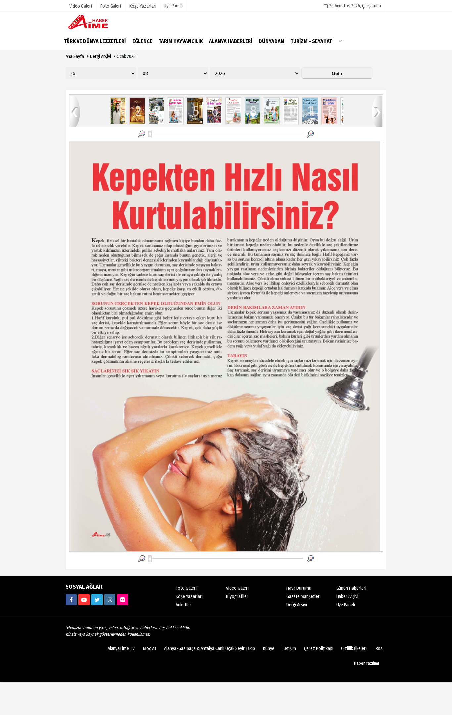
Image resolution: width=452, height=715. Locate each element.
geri (75, 111)
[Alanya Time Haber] (99, 22)
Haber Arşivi (347, 596)
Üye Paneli (173, 6)
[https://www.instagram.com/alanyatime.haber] (109, 599)
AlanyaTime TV (121, 648)
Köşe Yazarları (189, 596)
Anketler (183, 605)
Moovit (149, 648)
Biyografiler (237, 596)
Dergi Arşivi (100, 56)
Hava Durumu (298, 588)
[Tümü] (340, 41)
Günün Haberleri (351, 588)
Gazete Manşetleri (303, 596)
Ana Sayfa (75, 56)
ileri (377, 111)
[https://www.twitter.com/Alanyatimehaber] (97, 599)
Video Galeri (237, 588)
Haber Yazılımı (366, 663)
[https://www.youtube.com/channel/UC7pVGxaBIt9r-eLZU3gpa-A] (84, 599)
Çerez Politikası (318, 648)
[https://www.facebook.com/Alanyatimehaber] (71, 599)
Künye (268, 648)
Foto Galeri (186, 588)
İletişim (289, 648)
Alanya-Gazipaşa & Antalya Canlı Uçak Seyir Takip (209, 648)
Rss (379, 648)
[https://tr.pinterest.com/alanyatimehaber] (122, 599)
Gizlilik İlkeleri (354, 648)
